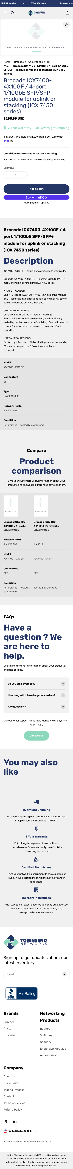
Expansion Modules (53, 1048)
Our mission (11, 1083)
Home (7, 61)
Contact (9, 1096)
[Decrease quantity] (8, 175)
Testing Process (14, 1089)
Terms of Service (14, 1103)
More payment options (36, 202)
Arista (7, 1028)
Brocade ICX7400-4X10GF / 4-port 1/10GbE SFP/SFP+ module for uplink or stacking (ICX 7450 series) (16, 524)
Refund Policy (13, 1109)
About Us (10, 1076)
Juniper (9, 1022)
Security (45, 1042)
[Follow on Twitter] (6, 1121)
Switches (46, 1035)
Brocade (19, 61)
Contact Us (37, 735)
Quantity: (9, 167)
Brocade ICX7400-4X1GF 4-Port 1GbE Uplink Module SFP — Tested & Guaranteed (47, 524)
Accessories (48, 1055)
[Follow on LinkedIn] (15, 1121)
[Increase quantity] (23, 175)
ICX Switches (35, 61)
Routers (45, 1028)
